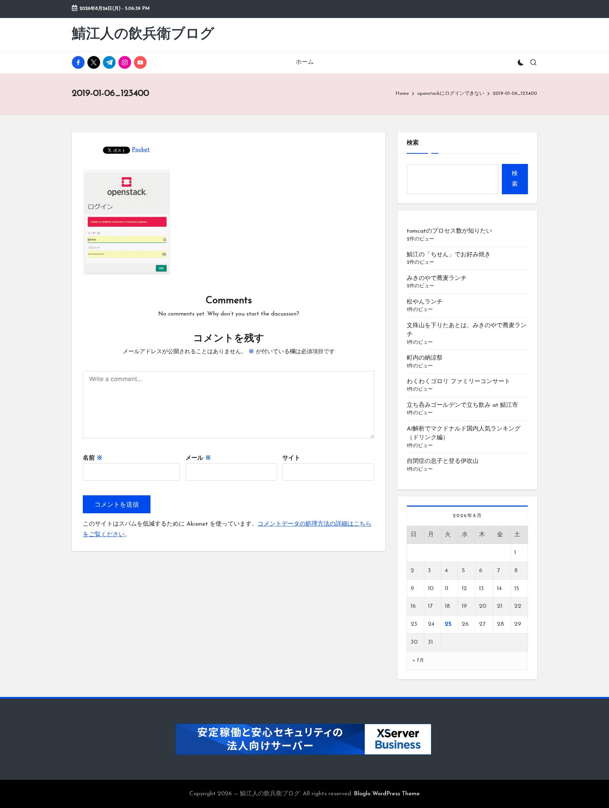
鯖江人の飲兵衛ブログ (143, 34)
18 (447, 606)
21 (499, 606)
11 (446, 589)
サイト (291, 458)
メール (198, 458)
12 (464, 589)
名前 (93, 458)
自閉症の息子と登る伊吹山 (443, 461)
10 (430, 589)
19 (464, 606)
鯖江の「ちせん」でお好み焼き (449, 255)
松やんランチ (425, 302)
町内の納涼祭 (425, 358)
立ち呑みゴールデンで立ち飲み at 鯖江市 (462, 405)
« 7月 (418, 660)
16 (413, 606)
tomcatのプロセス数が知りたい (449, 231)
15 (516, 589)
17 (430, 606)
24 (431, 624)
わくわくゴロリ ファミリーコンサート (458, 382)
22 (517, 606)
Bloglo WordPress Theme (387, 794)
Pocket (141, 150)
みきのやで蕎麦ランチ (437, 278)
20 (482, 606)
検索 (413, 143)
